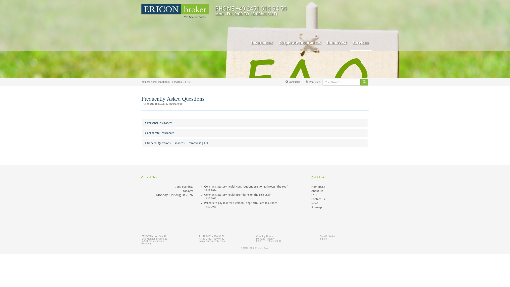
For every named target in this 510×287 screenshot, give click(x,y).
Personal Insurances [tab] (159, 123)
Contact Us (318, 199)
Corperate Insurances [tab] (160, 133)
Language (294, 81)
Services (177, 81)
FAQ (314, 195)
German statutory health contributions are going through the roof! (246, 186)
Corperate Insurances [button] (300, 42)
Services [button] (361, 42)
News (314, 203)
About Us (317, 191)
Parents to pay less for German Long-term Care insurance (240, 202)
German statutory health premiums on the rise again (237, 194)
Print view (314, 82)
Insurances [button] (262, 42)
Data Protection (328, 236)
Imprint (323, 239)
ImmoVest (337, 42)
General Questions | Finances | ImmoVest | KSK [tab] (178, 143)
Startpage (163, 81)
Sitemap (316, 207)
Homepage (318, 186)
